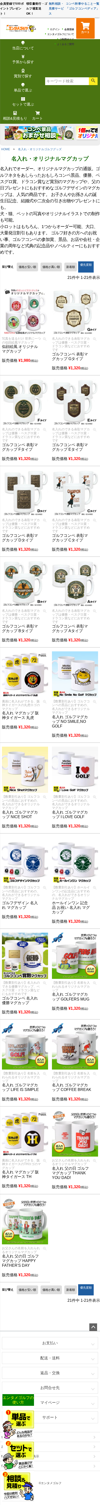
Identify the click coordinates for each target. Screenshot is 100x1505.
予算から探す (23, 62)
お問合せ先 (50, 1388)
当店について (23, 48)
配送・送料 (50, 1358)
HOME (5, 149)
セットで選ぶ (23, 104)
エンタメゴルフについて (60, 34)
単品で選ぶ (23, 90)
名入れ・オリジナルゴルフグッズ (40, 149)
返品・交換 (50, 1373)
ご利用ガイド (66, 39)
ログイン (55, 29)
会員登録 (69, 29)
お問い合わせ (10, 1446)
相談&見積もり (15, 118)
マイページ (50, 1402)
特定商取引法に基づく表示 (20, 1456)
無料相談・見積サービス (56, 8)
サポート (50, 1417)
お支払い (50, 1343)
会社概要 (7, 1437)
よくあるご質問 (65, 44)
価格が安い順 (27, 267)
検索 (93, 81)
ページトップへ (93, 1327)
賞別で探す (23, 76)
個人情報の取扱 (12, 1466)
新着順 (70, 267)
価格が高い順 (51, 267)
